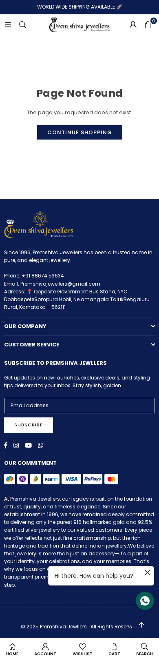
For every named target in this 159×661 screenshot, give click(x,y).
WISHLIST (83, 654)
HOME (12, 654)
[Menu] (7, 25)
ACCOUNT (45, 654)
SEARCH (144, 654)
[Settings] (133, 25)
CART (114, 654)
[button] (147, 25)
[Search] (22, 25)
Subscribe (28, 424)
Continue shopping (79, 132)
